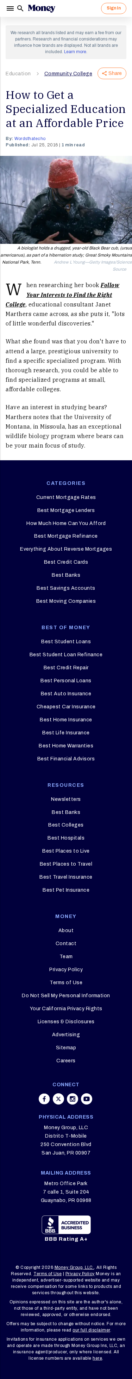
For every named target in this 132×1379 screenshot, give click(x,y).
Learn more (75, 51)
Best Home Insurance (66, 719)
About (66, 930)
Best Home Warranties (66, 745)
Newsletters (66, 799)
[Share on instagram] (72, 1099)
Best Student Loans (66, 641)
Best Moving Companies (66, 601)
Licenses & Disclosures (66, 1021)
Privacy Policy (66, 969)
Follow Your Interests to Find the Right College (62, 295)
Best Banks (66, 575)
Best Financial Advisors (66, 758)
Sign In (114, 8)
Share (115, 73)
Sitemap (66, 1047)
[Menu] (11, 8)
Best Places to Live (66, 851)
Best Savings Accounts (66, 588)
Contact (66, 943)
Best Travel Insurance (66, 877)
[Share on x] (58, 1099)
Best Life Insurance (66, 732)
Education (18, 73)
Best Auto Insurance (66, 693)
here (97, 1358)
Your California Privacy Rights (66, 1008)
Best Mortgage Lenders (66, 510)
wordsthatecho (30, 138)
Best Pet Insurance (66, 890)
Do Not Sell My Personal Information (66, 995)
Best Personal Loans (66, 680)
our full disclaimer (91, 1330)
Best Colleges (66, 825)
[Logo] (41, 8)
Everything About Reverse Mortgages (66, 549)
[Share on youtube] (86, 1099)
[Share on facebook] (44, 1099)
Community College (68, 73)
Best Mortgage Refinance (66, 536)
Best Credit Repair (66, 667)
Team (66, 956)
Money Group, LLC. (74, 1267)
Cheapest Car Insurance (66, 706)
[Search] (20, 8)
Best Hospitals (66, 838)
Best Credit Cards (66, 562)
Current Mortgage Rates (66, 497)
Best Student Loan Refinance (66, 654)
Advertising (66, 1034)
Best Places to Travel (66, 864)
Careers (66, 1060)
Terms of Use (66, 982)
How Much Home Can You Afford (66, 523)
